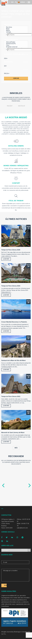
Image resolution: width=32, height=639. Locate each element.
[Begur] (16, 29)
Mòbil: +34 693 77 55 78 (23, 524)
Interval (25, 54)
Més (16, 448)
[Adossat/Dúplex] (16, 42)
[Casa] (16, 45)
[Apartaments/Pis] (16, 43)
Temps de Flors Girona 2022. (11, 396)
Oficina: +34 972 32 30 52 (23, 520)
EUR (12, 2)
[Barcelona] (16, 27)
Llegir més (6, 259)
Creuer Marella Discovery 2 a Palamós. (14, 322)
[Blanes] (16, 30)
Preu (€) (7, 69)
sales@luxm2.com (22, 528)
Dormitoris (8, 62)
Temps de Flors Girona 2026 (10, 250)
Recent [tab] (9, 106)
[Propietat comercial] (16, 47)
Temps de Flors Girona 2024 (10, 286)
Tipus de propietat (11, 39)
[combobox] (16, 34)
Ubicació (7, 24)
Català (22, 2)
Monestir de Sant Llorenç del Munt (12, 432)
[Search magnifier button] (29, 550)
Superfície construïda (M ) (14, 54)
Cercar (16, 78)
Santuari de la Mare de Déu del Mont (13, 360)
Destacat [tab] (21, 106)
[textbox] (20, 34)
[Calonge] (16, 32)
